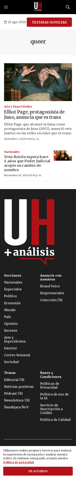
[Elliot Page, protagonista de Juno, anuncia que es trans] (38, 82)
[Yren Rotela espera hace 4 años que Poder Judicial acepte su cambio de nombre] (63, 155)
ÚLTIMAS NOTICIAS (49, 22)
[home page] (38, 7)
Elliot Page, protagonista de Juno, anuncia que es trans (34, 114)
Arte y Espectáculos (18, 106)
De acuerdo (38, 471)
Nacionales (12, 152)
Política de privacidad (18, 462)
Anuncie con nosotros (51, 277)
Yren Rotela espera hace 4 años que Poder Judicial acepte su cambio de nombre (27, 163)
